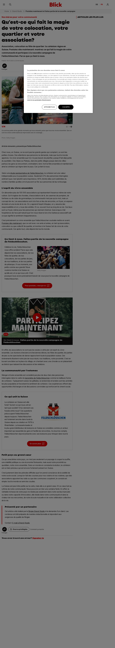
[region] (58, 89)
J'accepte (66, 107)
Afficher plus (49, 107)
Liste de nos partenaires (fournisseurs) (39, 100)
